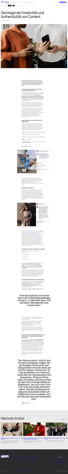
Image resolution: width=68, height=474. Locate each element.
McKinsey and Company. (38, 106)
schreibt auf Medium (38, 237)
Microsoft (25, 342)
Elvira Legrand (29, 198)
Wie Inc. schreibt (24, 95)
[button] (15, 2)
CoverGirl (23, 269)
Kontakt (59, 455)
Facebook (28, 189)
